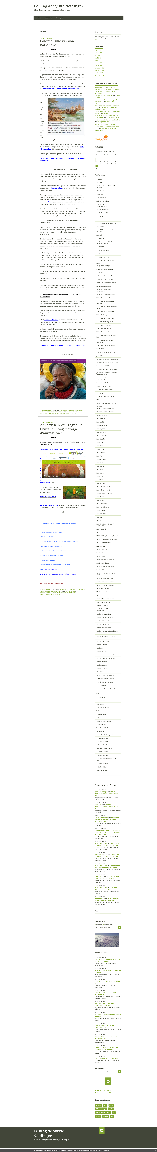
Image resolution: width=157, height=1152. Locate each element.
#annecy (54, 592)
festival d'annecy (70, 591)
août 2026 (98, 50)
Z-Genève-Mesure (102, 755)
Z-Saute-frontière (102, 774)
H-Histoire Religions (102, 315)
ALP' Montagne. (101, 198)
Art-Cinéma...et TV (102, 213)
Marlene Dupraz (101, 854)
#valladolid (66, 413)
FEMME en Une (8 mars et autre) (106, 283)
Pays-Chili (99, 442)
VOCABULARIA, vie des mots (105, 728)
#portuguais (58, 413)
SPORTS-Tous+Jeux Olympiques (106, 675)
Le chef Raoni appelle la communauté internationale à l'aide (62, 345)
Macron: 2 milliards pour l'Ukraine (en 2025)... (104, 1004)
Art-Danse (99, 216)
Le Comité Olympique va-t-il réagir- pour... (107, 844)
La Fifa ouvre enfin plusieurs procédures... (106, 993)
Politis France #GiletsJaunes (105, 560)
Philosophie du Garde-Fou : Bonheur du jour (106, 108)
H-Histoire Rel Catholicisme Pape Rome (106, 307)
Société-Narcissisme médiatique (106, 655)
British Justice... (100, 87)
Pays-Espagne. (100, 452)
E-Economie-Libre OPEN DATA (106, 279)
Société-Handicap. (102, 645)
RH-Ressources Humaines (104, 592)
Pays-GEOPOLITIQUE (103, 459)
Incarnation (111, 87)
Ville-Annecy (56, 591)
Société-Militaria (101, 651)
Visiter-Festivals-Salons (103, 721)
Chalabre (105, 113)
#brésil (76, 412)
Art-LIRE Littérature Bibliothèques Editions (107, 231)
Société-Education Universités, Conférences (106, 637)
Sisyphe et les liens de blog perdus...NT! (107, 888)
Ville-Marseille (101, 714)
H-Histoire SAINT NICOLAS (105, 318)
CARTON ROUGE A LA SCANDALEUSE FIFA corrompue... (106, 1048)
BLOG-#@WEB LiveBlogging (105, 260)
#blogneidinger (101, 1109)
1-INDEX (99, 179)
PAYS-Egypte (100, 449)
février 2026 (98, 63)
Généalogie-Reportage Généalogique (103, 290)
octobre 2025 (99, 73)
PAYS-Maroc (100, 480)
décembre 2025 (99, 68)
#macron (106, 1116)
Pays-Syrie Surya (101, 503)
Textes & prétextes (109, 124)
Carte (97, 911)
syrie (105, 1105)
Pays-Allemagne (101, 425)
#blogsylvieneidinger (46, 594)
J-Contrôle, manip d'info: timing (106, 352)
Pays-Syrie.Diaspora (102, 507)
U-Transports (100, 697)
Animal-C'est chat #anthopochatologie (102, 205)
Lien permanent (46, 410)
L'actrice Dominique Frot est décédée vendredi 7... (107, 960)
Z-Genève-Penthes (102, 764)
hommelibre (100, 898)
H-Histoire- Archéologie (104, 325)
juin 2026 (97, 55)
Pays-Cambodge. (101, 435)
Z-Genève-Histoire (102, 752)
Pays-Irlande (100, 466)
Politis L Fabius (101, 570)
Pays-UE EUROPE (101, 514)
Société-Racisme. (101, 665)
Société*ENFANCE (102, 606)
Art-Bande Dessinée (102, 210)
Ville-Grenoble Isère (102, 707)
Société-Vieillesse (101, 668)
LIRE (97, 400)
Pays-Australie (101, 432)
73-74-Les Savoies (102, 191)
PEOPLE (99, 532)
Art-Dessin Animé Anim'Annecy (68, 589)
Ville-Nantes (100, 718)
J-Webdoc (99, 356)
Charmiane (99, 876)
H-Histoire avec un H (103, 298)
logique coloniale (55, 188)
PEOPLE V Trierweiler (103, 543)
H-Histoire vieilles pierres (104, 322)
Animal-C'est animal (102, 201)
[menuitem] (38, 18)
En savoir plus (105, 1150)
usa (114, 1112)
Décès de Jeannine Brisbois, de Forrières (107, 120)
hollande (98, 1105)
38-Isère (99, 182)
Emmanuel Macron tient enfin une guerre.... (107, 866)
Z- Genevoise (100, 731)
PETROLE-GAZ (100, 546)
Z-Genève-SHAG (101, 767)
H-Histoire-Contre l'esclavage (105, 332)
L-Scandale (99, 393)
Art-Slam (99, 254)
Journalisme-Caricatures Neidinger (107, 359)
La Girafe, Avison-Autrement (105, 92)
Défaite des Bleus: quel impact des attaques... (106, 1037)
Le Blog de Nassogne (103, 122)
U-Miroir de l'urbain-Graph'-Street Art (107, 689)
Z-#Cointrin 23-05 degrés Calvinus (107, 735)
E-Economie (78, 410)
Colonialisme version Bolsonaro (57, 43)
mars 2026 (98, 60)
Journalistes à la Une (102, 383)
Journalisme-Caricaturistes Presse (107, 362)
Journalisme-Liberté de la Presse (106, 369)
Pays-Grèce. (100, 463)
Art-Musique (100, 238)
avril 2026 (98, 58)
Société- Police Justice (103, 621)
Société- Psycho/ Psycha (103, 624)
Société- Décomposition (103, 614)
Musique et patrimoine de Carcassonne (105, 129)
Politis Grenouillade (102, 563)
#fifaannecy (56, 594)
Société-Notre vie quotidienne (105, 658)
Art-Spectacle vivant (102, 257)
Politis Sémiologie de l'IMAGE (105, 578)
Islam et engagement (113, 117)
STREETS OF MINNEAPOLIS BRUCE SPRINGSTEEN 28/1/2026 (107, 819)
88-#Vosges (99, 194)
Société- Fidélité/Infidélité (104, 617)
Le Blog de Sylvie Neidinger (58, 5)
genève (111, 1109)
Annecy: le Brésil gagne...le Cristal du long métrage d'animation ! (61, 429)
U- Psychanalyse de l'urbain (105, 679)
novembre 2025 (100, 70)
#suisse (111, 1105)
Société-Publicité (101, 662)
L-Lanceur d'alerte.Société (104, 390)
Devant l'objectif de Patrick (106, 102)
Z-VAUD (98, 777)
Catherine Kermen (102, 830)
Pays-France (100, 456)
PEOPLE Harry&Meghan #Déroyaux (107, 539)
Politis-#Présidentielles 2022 (105, 585)
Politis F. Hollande (102, 553)
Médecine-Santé (101, 415)
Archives (48, 18)
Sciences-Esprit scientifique (105, 599)
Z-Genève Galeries (102, 741)
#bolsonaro (70, 412)
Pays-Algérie (100, 422)
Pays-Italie (99, 469)
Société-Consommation (103, 628)
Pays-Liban (99, 476)
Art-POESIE (100, 247)
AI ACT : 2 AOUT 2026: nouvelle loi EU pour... (108, 971)
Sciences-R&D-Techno (103, 602)
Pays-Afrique (100, 418)
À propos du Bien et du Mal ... (104, 96)
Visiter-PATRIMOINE (102, 724)
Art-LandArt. (100, 227)
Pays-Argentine (101, 429)
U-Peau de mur (101, 694)
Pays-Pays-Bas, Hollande (104, 493)
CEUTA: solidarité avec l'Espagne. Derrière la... (108, 982)
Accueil (38, 18)
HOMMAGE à (100, 349)
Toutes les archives (101, 76)
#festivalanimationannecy (64, 592)
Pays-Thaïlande (101, 510)
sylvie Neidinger (101, 817)
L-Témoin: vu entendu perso (105, 396)
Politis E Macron (101, 549)
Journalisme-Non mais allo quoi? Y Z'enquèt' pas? (107, 378)
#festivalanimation (45, 592)
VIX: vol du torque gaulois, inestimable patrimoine (108, 1015)
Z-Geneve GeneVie (102, 745)
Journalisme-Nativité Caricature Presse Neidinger (106, 373)
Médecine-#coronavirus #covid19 (106, 403)
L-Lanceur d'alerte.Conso (104, 386)
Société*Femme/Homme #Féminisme (104, 610)
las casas (73, 413)
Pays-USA (99, 520)
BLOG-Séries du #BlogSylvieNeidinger (103, 265)
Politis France (100, 556)
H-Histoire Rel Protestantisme (105, 311)
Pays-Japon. (100, 473)
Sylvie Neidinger (101, 843)
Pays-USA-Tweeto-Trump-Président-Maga (106, 525)
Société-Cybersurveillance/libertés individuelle (107, 632)
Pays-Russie (100, 497)
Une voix (97, 124)
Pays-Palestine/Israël (103, 490)
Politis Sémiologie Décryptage (105, 582)
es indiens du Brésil (51, 320)
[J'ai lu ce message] (155, 1150)
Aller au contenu (6, 1)
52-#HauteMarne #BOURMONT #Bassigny (106, 186)
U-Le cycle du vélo (102, 685)
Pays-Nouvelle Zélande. (103, 486)
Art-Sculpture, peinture (103, 250)
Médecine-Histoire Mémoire (105, 412)
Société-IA (99, 648)
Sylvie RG (98, 805)
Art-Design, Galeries (102, 220)
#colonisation (44, 413)
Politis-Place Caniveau (103, 589)
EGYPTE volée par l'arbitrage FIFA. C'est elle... (106, 1026)
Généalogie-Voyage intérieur (105, 294)
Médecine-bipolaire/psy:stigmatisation (105, 407)
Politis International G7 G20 (54, 412)
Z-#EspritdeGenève (102, 738)
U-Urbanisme (100, 701)
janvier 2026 (99, 65)
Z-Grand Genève (101, 770)
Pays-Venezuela (101, 529)
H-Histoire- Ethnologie (103, 328)
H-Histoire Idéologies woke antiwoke (105, 302)
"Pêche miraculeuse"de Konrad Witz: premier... (106, 794)
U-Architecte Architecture (104, 682)
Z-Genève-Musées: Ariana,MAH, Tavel (106, 759)
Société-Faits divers (102, 641)
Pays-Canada (100, 439)
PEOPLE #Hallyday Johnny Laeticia (107, 536)
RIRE (97, 595)
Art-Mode (99, 235)
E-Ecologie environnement (67, 410)
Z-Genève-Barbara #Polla (104, 748)
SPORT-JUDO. (100, 672)
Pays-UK (99, 517)
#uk (112, 1116)
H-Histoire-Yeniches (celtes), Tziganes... (105, 341)
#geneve (98, 1116)
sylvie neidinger (101, 792)
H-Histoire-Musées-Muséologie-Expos (106, 336)
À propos (59, 18)
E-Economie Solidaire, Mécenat (106, 276)
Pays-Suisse (100, 500)
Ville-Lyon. (99, 711)
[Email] (108, 1081)
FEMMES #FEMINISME (103, 286)
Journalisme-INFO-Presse (104, 366)
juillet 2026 (98, 53)
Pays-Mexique (100, 483)
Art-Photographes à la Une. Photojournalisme (104, 243)
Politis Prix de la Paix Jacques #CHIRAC (105, 574)
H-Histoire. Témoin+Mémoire (105, 345)
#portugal (52, 413)
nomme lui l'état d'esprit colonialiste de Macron (61, 88)
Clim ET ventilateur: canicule (106, 1058)
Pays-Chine (99, 446)
